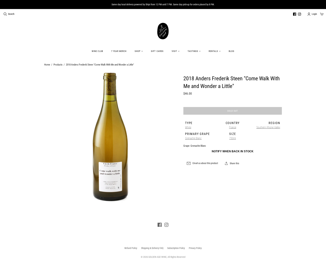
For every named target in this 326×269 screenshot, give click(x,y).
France (232, 127)
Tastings (193, 51)
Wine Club (97, 51)
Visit (174, 51)
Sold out (232, 111)
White (188, 127)
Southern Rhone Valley (268, 127)
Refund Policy (130, 248)
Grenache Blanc (193, 138)
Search (11, 14)
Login (314, 14)
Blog (231, 51)
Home (47, 64)
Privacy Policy (195, 248)
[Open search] (5, 14)
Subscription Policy (176, 248)
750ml (232, 138)
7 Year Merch (118, 51)
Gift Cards (157, 51)
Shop (137, 51)
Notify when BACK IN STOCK (232, 151)
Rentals (213, 51)
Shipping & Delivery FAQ (152, 248)
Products (57, 64)
